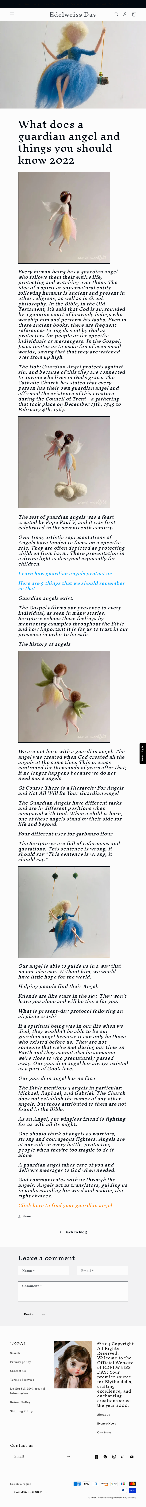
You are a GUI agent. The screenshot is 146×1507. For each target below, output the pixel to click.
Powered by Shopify (125, 1497)
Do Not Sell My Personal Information (27, 1391)
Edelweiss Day (106, 1497)
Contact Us (18, 1371)
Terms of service (22, 1379)
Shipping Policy (21, 1411)
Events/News (106, 1423)
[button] (12, 14)
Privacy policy (20, 1362)
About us (103, 1414)
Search (15, 1353)
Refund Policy (20, 1402)
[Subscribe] (68, 1456)
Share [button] (27, 1216)
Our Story (104, 1432)
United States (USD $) (28, 1492)
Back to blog (75, 1232)
